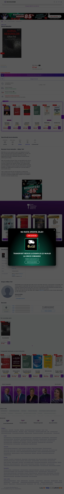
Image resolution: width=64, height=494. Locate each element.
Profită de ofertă (32, 262)
